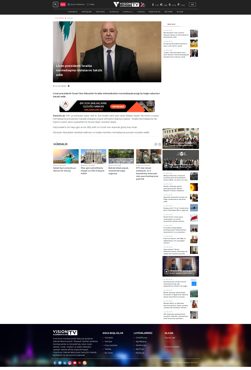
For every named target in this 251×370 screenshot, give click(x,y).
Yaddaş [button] (141, 12)
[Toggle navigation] (55, 4)
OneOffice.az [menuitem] (141, 338)
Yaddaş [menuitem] (108, 349)
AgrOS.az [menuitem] (140, 349)
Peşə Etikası (154, 12)
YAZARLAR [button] (114, 12)
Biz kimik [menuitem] (109, 353)
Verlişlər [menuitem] (108, 341)
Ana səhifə (59, 18)
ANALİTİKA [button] (100, 12)
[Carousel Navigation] (157, 144)
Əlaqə (180, 12)
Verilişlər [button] (86, 12)
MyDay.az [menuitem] (140, 353)
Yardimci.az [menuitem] (141, 345)
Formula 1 (128, 12)
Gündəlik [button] (72, 12)
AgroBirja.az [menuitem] (141, 341)
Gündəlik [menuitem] (109, 338)
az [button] (192, 4)
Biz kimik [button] (169, 12)
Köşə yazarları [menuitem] (111, 345)
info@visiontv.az (172, 350)
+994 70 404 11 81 (173, 341)
